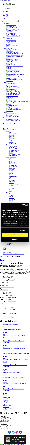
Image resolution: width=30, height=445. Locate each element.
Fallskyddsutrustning (11, 41)
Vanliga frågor (6, 397)
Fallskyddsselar (13, 166)
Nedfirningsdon (13, 176)
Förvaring (11, 170)
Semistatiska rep (12, 301)
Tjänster (5, 37)
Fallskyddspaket (13, 165)
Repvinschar (12, 181)
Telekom (11, 140)
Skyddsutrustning (13, 184)
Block (10, 161)
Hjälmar (11, 172)
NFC (10, 177)
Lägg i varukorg (4, 289)
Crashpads (11, 198)
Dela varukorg (12, 129)
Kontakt (5, 409)
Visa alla (11, 132)
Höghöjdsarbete (10, 42)
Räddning (11, 138)
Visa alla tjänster (13, 146)
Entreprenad (12, 136)
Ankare (11, 195)
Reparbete (11, 135)
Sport (4, 82)
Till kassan (5, 129)
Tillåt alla (15, 234)
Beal (2, 260)
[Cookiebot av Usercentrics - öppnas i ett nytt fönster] (21, 205)
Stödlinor (11, 188)
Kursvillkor (6, 403)
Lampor (5, 112)
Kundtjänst (5, 15)
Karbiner (11, 173)
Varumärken (6, 17)
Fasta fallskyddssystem (11, 45)
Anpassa (14, 239)
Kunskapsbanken (7, 405)
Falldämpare (12, 162)
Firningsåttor (12, 199)
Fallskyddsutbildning (11, 40)
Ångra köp (5, 401)
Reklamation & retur (8, 398)
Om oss (5, 18)
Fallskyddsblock (13, 163)
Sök (17, 21)
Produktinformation (8, 408)
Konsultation (9, 38)
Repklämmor (12, 180)
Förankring (12, 169)
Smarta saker (12, 187)
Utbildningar (6, 23)
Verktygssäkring (13, 189)
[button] (15, 439)
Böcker (11, 196)
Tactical (8, 44)
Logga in (5, 12)
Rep (10, 179)
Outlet (10, 191)
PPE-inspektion (10, 46)
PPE (10, 139)
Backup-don (12, 159)
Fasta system (12, 168)
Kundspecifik (12, 143)
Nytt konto (5, 14)
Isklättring (11, 200)
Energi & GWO (13, 133)
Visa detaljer (21, 230)
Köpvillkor (5, 400)
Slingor (11, 185)
